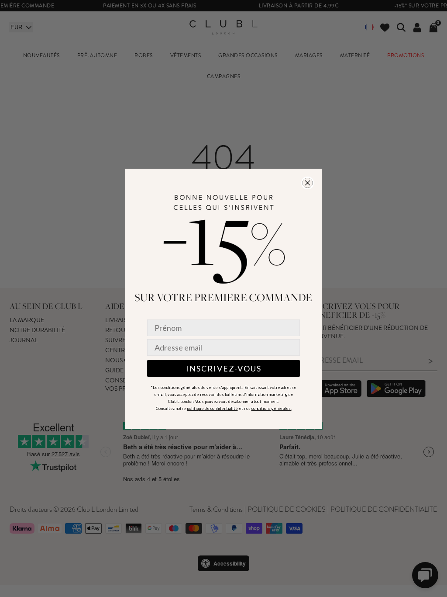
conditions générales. (271, 408)
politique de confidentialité (212, 408)
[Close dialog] (307, 182)
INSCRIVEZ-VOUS (223, 368)
